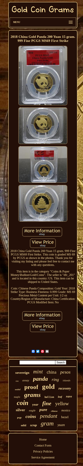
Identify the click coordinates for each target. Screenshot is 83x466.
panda (40, 379)
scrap (33, 425)
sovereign (22, 373)
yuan (61, 425)
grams (32, 394)
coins (30, 416)
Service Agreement (42, 457)
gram (47, 423)
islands (66, 380)
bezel (65, 417)
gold (48, 386)
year (35, 404)
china (51, 372)
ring (55, 379)
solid (23, 425)
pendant (48, 416)
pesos (65, 372)
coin (22, 402)
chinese (54, 411)
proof (31, 387)
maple (17, 396)
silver (20, 410)
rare (69, 396)
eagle (32, 410)
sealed (17, 389)
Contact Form (43, 445)
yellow (62, 403)
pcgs (19, 417)
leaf (60, 396)
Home (43, 439)
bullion (49, 397)
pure (43, 409)
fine (46, 403)
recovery (64, 388)
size (17, 381)
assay (25, 380)
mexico (65, 410)
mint (38, 372)
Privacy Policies (43, 451)
